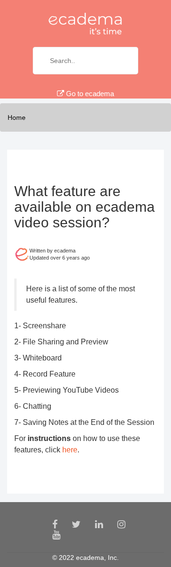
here (69, 450)
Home (17, 117)
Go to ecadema (89, 94)
